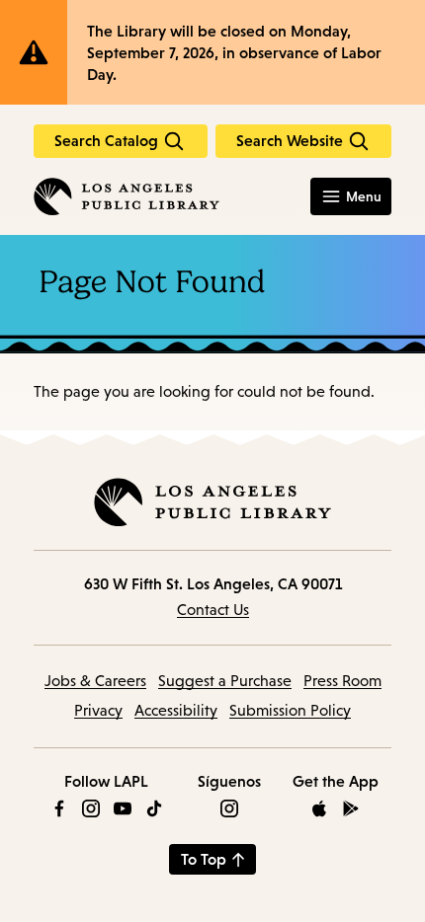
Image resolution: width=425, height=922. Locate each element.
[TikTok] (154, 808)
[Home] (126, 196)
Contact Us (213, 609)
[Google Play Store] (351, 808)
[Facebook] (59, 808)
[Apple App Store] (319, 808)
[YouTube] (122, 808)
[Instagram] (91, 808)
